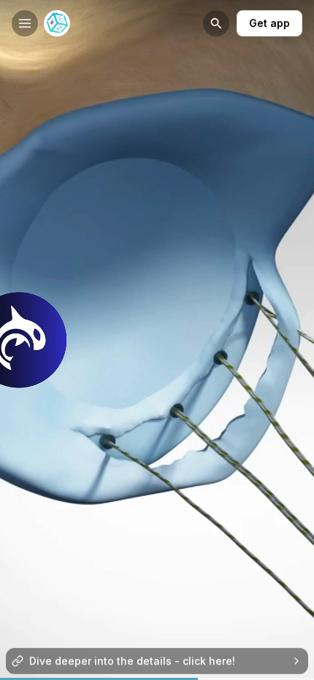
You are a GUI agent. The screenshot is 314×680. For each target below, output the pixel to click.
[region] (157, 679)
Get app (269, 23)
